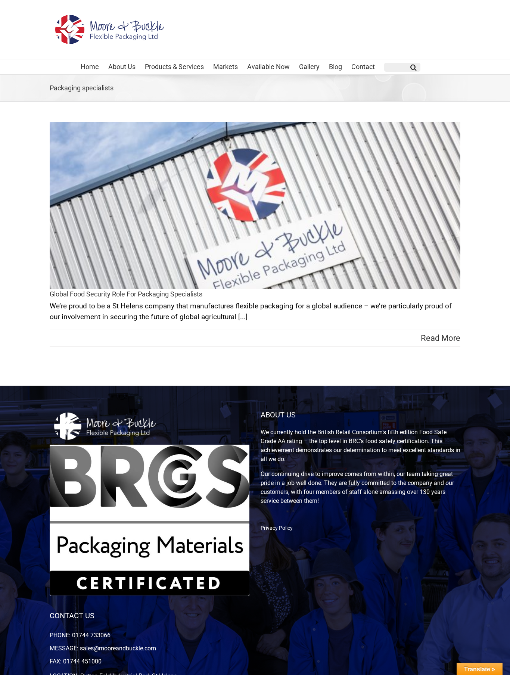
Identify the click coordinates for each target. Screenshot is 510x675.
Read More (440, 338)
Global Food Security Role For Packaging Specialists (126, 294)
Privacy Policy (277, 528)
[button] (402, 67)
